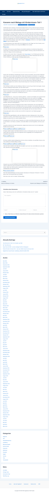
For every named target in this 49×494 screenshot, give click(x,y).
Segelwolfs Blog (16, 11)
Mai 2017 (5, 342)
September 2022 (6, 286)
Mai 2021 (5, 300)
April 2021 (5, 301)
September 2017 (6, 336)
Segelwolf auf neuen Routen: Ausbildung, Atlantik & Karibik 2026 (16, 250)
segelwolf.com (24, 5)
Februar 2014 (5, 393)
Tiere (4, 458)
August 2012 (5, 416)
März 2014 (5, 391)
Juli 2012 (5, 418)
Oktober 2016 (5, 354)
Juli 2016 (5, 358)
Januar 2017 (5, 348)
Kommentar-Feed (6, 474)
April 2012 (5, 424)
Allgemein (5, 436)
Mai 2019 (5, 315)
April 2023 (5, 276)
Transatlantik (5, 460)
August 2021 (5, 298)
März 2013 (5, 407)
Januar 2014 (5, 395)
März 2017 (5, 346)
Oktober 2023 (6, 272)
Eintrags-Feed (6, 472)
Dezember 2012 (6, 410)
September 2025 (6, 266)
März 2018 (5, 327)
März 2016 (5, 364)
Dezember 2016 (6, 350)
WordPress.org (6, 476)
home (3, 11)
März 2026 (5, 263)
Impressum (26, 484)
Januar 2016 (5, 366)
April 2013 (5, 405)
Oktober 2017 (5, 335)
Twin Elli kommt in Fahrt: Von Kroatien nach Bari (12, 243)
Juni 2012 (5, 420)
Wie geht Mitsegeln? (26, 11)
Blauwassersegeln (6, 444)
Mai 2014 (5, 389)
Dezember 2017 (6, 331)
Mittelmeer (5, 450)
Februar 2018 (5, 329)
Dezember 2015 (6, 368)
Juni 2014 (5, 387)
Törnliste (9, 11)
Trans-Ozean (27, 54)
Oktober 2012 (5, 412)
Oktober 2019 (5, 313)
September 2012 (6, 414)
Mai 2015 (5, 379)
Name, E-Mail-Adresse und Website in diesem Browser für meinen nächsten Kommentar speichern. (24, 213)
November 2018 (6, 321)
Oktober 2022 (6, 284)
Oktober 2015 (5, 372)
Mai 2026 (5, 261)
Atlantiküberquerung (7, 440)
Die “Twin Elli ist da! (7, 245)
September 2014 (6, 383)
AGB (39, 484)
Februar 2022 (5, 292)
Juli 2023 (5, 274)
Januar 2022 (5, 294)
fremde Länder (20, 24)
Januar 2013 (5, 408)
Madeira (30, 24)
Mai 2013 (5, 403)
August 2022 (5, 288)
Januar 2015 (5, 381)
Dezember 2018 (6, 319)
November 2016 (6, 352)
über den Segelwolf (17, 484)
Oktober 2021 (5, 296)
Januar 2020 (5, 309)
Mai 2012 (5, 422)
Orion (33, 24)
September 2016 (6, 356)
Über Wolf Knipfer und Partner (39, 11)
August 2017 (5, 338)
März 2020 (5, 307)
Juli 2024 (5, 268)
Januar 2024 (5, 270)
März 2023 (5, 278)
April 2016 (5, 362)
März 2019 (5, 317)
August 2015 (5, 375)
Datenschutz (33, 484)
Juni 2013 (5, 401)
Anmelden (5, 470)
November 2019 (6, 311)
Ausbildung (5, 442)
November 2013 (6, 397)
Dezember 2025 (6, 264)
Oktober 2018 (5, 323)
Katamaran (5, 448)
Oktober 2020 (6, 305)
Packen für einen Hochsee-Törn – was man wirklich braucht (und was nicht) (18, 248)
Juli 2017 (4, 340)
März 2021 (5, 303)
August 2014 (5, 385)
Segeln (26, 24)
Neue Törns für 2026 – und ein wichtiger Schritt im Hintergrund (15, 247)
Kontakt (3, 14)
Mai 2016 (5, 360)
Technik (4, 456)
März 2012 (5, 426)
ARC (4, 438)
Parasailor (5, 452)
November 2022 (6, 282)
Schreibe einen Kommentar (12, 24)
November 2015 (6, 370)
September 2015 (6, 373)
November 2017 (6, 333)
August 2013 (5, 399)
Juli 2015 (5, 377)
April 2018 (5, 325)
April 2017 (5, 344)
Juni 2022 (5, 290)
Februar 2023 (5, 280)
